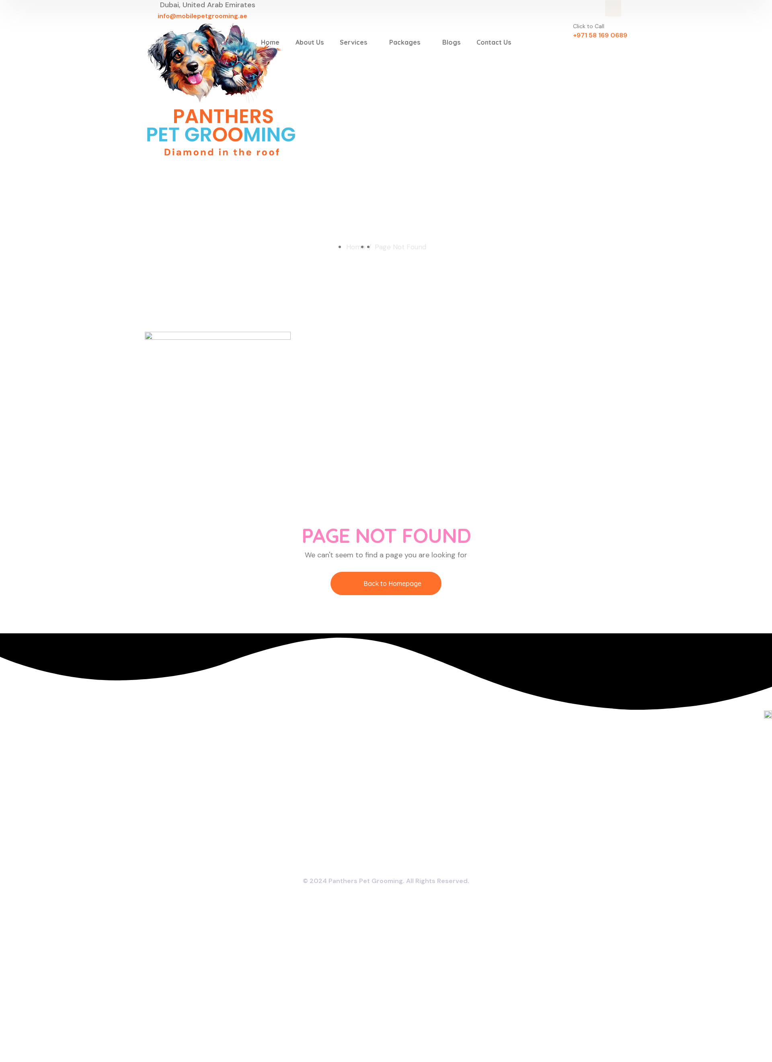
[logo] (221, 89)
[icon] (613, 8)
